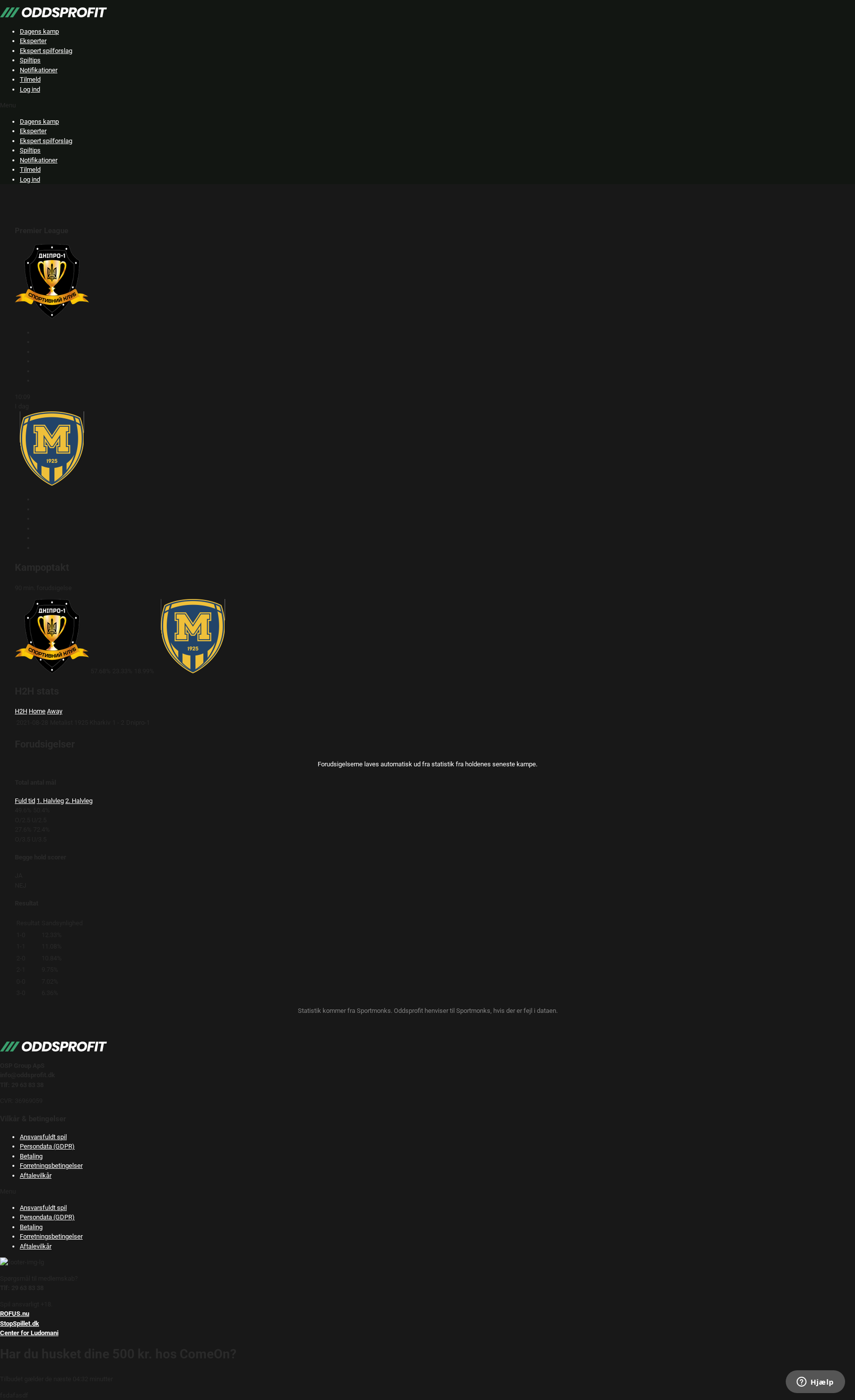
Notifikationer (38, 70)
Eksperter (33, 41)
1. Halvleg (50, 800)
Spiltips (30, 60)
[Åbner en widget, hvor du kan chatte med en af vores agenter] (815, 1382)
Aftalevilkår (35, 1175)
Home (37, 711)
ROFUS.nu (14, 1313)
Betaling (31, 1156)
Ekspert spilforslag (46, 50)
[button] (427, 105)
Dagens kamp (39, 31)
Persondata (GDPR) (47, 1146)
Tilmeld (30, 79)
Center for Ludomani (29, 1333)
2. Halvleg (79, 800)
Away (54, 711)
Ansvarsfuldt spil (43, 1137)
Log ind (30, 89)
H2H (21, 711)
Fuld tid (25, 800)
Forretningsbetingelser (51, 1165)
